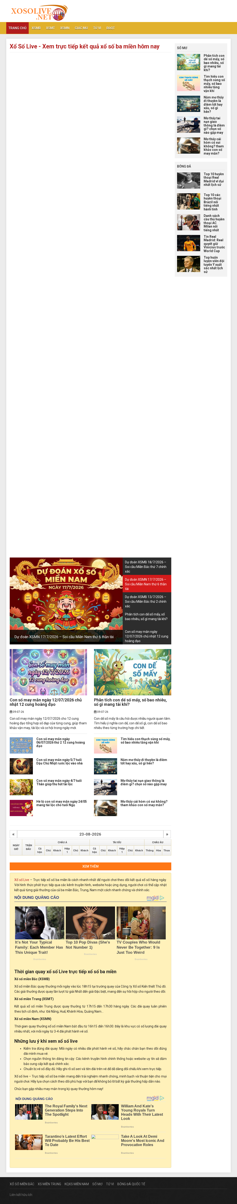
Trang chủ (17, 28)
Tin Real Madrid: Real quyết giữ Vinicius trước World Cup (214, 244)
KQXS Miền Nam (77, 1184)
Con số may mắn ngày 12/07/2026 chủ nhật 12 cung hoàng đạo (46, 702)
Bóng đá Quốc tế (131, 1184)
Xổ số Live (21, 880)
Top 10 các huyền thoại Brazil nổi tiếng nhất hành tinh (212, 202)
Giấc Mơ (81, 28)
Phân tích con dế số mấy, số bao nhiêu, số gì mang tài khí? (130, 702)
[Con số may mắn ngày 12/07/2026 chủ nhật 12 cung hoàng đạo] (48, 672)
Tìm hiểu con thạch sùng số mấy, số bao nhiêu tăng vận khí (145, 740)
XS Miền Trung (49, 1184)
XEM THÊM (90, 866)
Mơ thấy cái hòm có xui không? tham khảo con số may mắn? (144, 803)
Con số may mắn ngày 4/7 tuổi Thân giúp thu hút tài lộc (59, 782)
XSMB (36, 28)
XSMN (64, 28)
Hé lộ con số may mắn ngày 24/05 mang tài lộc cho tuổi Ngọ (61, 803)
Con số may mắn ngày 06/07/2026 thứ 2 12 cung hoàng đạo (60, 742)
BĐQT (110, 28)
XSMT (50, 28)
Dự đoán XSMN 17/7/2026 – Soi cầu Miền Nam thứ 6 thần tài (64, 637)
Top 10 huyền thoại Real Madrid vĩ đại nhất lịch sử (214, 179)
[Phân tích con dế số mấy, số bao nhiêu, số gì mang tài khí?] (132, 672)
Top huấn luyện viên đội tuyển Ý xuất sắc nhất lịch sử (214, 265)
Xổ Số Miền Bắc (22, 1184)
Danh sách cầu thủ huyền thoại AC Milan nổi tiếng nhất (214, 223)
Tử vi (97, 28)
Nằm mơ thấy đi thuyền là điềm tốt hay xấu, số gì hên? (144, 761)
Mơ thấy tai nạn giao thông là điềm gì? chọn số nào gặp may (144, 782)
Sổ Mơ (97, 1184)
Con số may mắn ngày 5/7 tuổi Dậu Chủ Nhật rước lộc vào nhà (59, 761)
